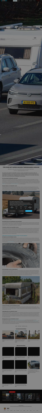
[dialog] (21, 206)
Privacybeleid (25, 205)
